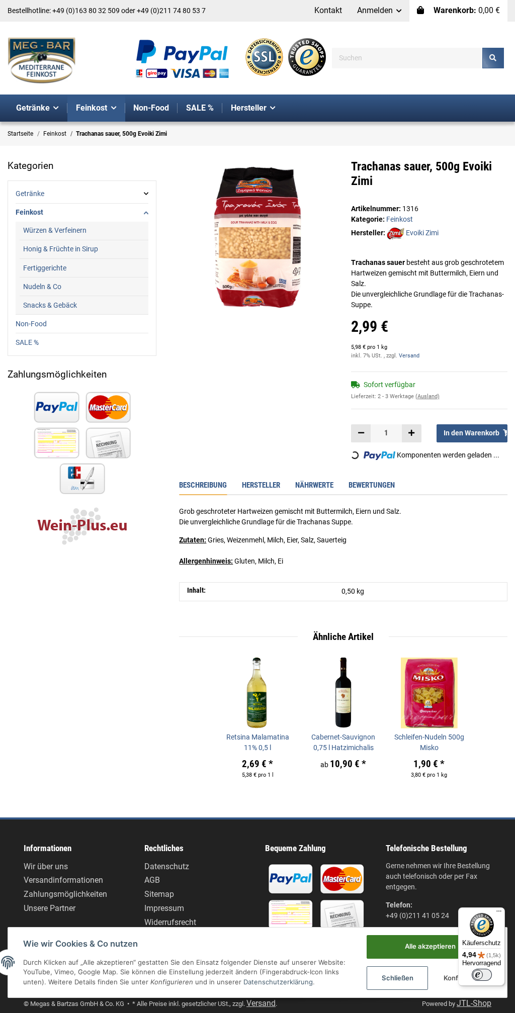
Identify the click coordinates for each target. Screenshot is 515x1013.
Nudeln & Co (42, 287)
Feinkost (399, 219)
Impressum (164, 908)
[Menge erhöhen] (411, 433)
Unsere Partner (49, 908)
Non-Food (31, 324)
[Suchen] (492, 58)
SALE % (27, 342)
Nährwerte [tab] (314, 485)
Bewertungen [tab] (372, 485)
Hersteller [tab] (261, 485)
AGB (152, 880)
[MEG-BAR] (42, 61)
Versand (409, 355)
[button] (380, 11)
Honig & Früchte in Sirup (60, 249)
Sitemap (159, 894)
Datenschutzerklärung (278, 982)
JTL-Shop (474, 1003)
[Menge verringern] (361, 433)
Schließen (397, 978)
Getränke (30, 194)
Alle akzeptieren (430, 946)
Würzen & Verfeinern (55, 230)
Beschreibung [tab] (203, 485)
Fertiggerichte (44, 268)
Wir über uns (46, 866)
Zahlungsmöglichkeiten (65, 894)
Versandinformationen (63, 880)
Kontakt (328, 10)
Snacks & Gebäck (50, 305)
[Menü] (499, 913)
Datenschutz (166, 866)
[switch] (482, 975)
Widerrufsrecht (170, 922)
